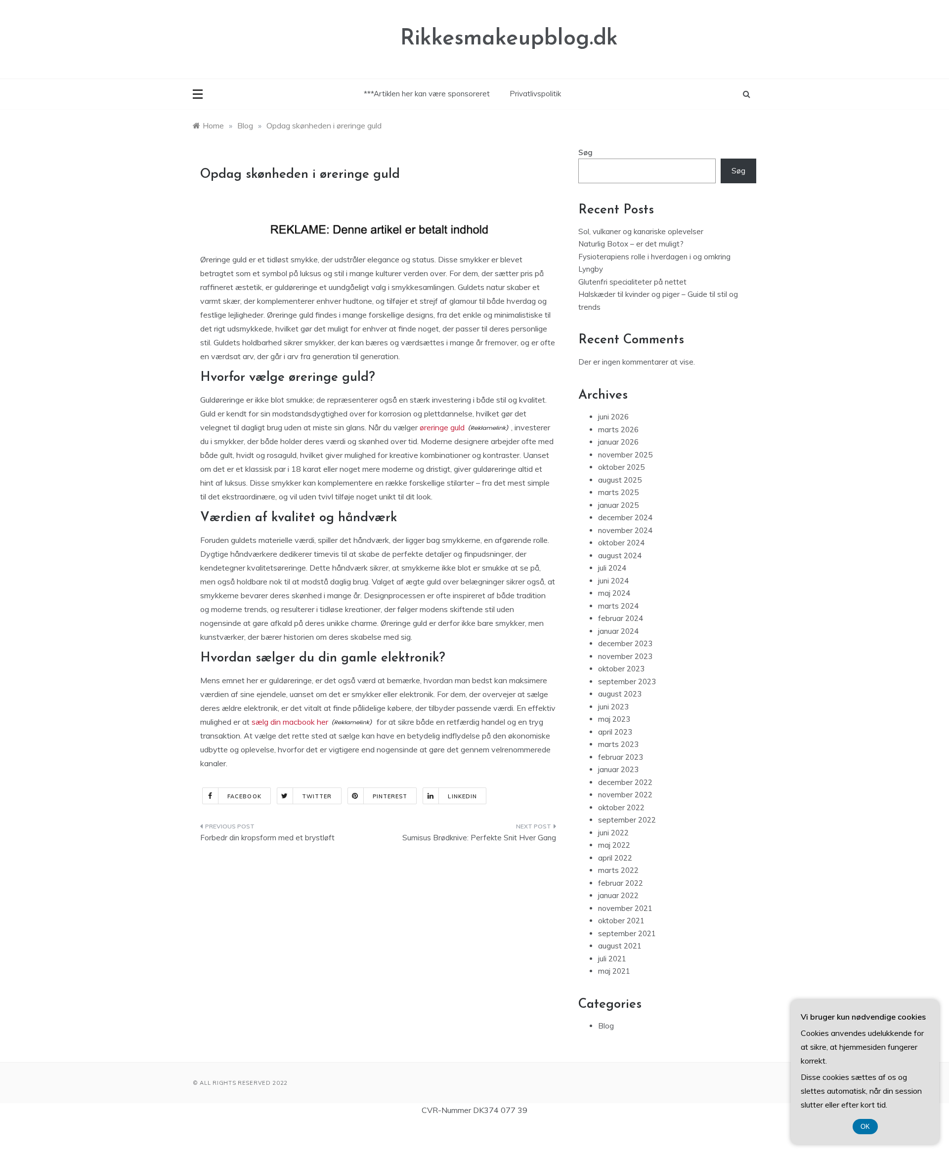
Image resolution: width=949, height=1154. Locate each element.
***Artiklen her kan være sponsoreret (427, 93)
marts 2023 (618, 744)
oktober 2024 (621, 542)
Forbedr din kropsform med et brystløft (267, 837)
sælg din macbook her (290, 722)
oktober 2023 (621, 668)
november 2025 (625, 454)
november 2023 (625, 656)
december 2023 (625, 643)
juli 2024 (612, 568)
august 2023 (620, 694)
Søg (585, 152)
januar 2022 (618, 895)
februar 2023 (620, 757)
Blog (606, 1025)
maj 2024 (614, 593)
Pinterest (390, 796)
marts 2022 (618, 870)
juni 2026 (613, 416)
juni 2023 (613, 706)
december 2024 (625, 517)
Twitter (317, 796)
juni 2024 (613, 580)
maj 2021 (614, 971)
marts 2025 (618, 492)
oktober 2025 (621, 467)
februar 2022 (620, 883)
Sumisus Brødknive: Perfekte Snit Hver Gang (479, 837)
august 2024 (620, 555)
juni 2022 (613, 832)
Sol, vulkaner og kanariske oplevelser (640, 231)
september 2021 (627, 933)
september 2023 (627, 681)
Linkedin (462, 796)
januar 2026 (618, 442)
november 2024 (625, 530)
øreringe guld (442, 427)
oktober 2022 (621, 807)
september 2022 (627, 819)
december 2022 (625, 782)
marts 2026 (618, 429)
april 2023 (615, 732)
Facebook (244, 796)
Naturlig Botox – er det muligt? (631, 243)
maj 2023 (614, 719)
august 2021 (620, 945)
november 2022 (625, 794)
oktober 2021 (621, 920)
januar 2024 (618, 631)
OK (865, 1126)
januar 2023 (618, 769)
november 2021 (625, 908)
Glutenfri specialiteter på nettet (632, 282)
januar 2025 (618, 505)
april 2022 (615, 858)
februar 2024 (620, 618)
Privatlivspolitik (535, 93)
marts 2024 (618, 606)
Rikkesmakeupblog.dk (509, 39)
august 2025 (620, 480)
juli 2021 (612, 958)
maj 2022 (614, 845)
